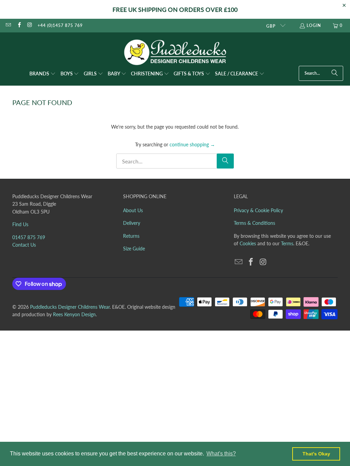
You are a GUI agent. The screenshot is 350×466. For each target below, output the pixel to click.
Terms (287, 243)
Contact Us (24, 245)
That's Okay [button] (316, 453)
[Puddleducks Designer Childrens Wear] (175, 52)
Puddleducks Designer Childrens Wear (70, 307)
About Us (133, 210)
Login (314, 25)
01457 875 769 (28, 237)
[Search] (334, 73)
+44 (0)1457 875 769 (60, 25)
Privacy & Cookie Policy (258, 210)
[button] (42, 74)
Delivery (131, 223)
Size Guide (134, 248)
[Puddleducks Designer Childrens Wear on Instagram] (29, 25)
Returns (131, 236)
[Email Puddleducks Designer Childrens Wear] (8, 25)
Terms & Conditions (254, 223)
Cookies (248, 243)
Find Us (20, 224)
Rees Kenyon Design (74, 314)
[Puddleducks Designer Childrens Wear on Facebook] (19, 25)
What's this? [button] (221, 453)
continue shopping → (192, 144)
